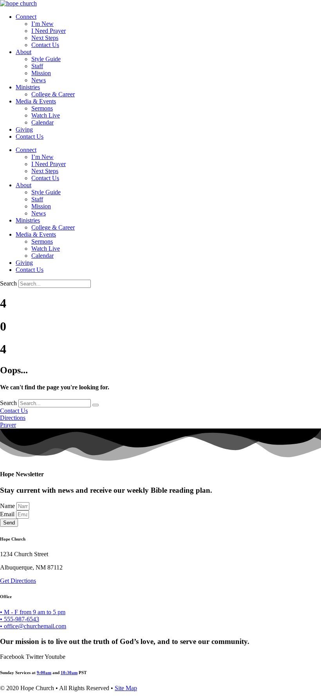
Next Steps (44, 37)
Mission (41, 73)
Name (8, 506)
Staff (37, 66)
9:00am (44, 672)
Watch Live (45, 115)
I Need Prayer (48, 30)
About (23, 52)
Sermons (42, 108)
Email (8, 514)
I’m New (42, 23)
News (38, 80)
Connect (26, 16)
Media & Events (36, 101)
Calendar (42, 122)
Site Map (126, 688)
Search (8, 283)
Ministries (28, 87)
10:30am (69, 672)
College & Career (53, 94)
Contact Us (45, 45)
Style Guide (46, 59)
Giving (24, 129)
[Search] (95, 405)
